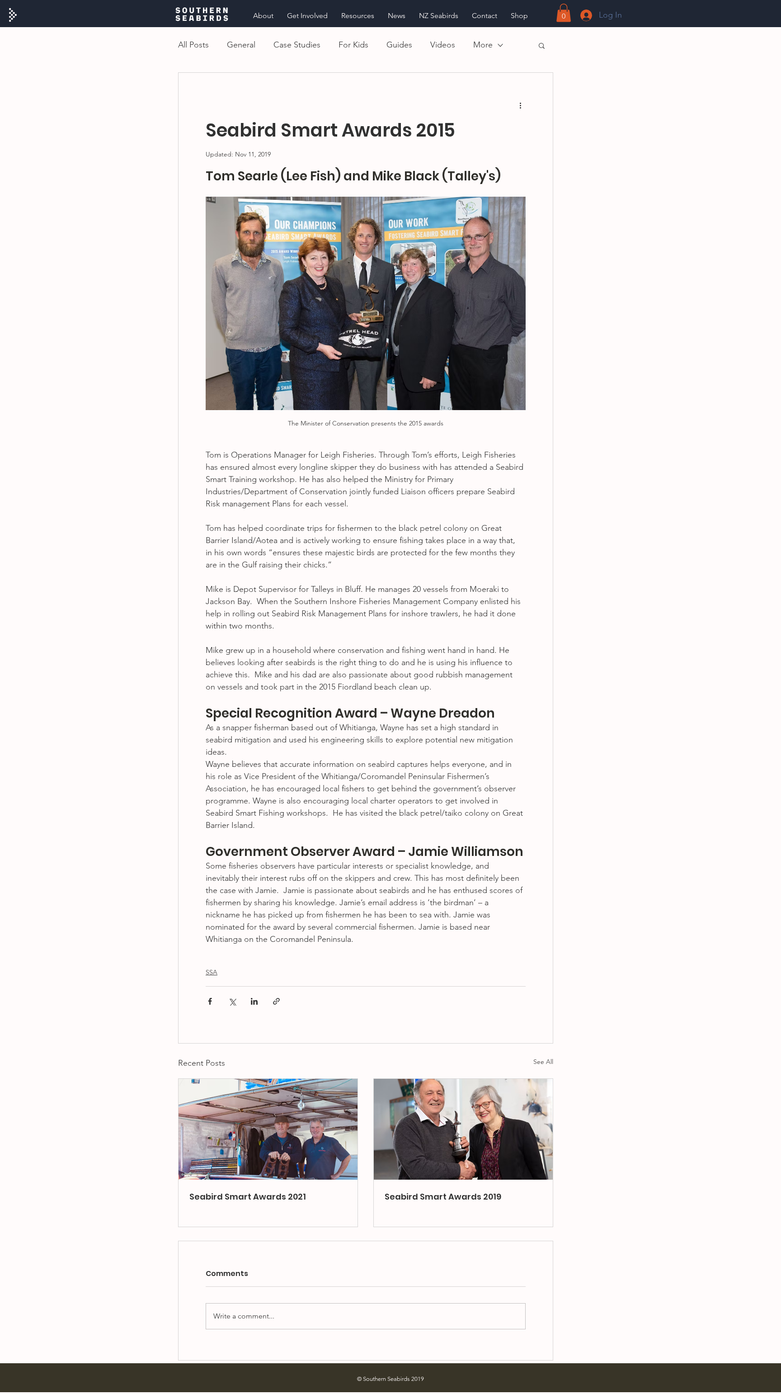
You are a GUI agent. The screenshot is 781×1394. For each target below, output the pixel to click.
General (241, 45)
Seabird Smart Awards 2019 (443, 1196)
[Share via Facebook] (210, 1001)
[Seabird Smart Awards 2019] (463, 1129)
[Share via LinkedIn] (254, 1001)
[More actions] (520, 105)
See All (543, 1062)
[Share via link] (276, 1001)
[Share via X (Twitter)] (232, 1001)
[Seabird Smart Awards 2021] (268, 1129)
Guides (399, 45)
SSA (211, 972)
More (483, 45)
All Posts (193, 45)
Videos (442, 45)
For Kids (353, 45)
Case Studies (296, 45)
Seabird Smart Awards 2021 (247, 1196)
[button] (357, 15)
